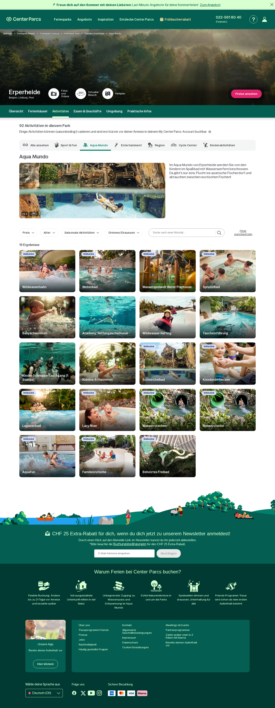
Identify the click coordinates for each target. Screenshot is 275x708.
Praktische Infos (139, 111)
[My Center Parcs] (265, 19)
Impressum (129, 637)
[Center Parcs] (23, 19)
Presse (83, 634)
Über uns (84, 625)
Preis (26, 232)
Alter (47, 232)
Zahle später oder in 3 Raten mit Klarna (179, 636)
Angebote (84, 19)
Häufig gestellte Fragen (93, 649)
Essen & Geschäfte (87, 111)
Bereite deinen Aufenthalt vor (181, 644)
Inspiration (106, 19)
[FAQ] (253, 19)
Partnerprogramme (178, 630)
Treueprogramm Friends (94, 630)
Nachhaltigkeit (88, 644)
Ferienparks (62, 19)
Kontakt (127, 625)
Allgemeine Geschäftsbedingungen (137, 631)
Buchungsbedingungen (129, 544)
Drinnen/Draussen (122, 232)
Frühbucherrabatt (178, 19)
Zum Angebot (210, 5)
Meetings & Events (177, 625)
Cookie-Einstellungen (135, 647)
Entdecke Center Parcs (137, 19)
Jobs (82, 639)
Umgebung (114, 111)
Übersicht (16, 111)
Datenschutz (130, 642)
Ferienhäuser (38, 111)
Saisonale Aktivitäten (79, 232)
